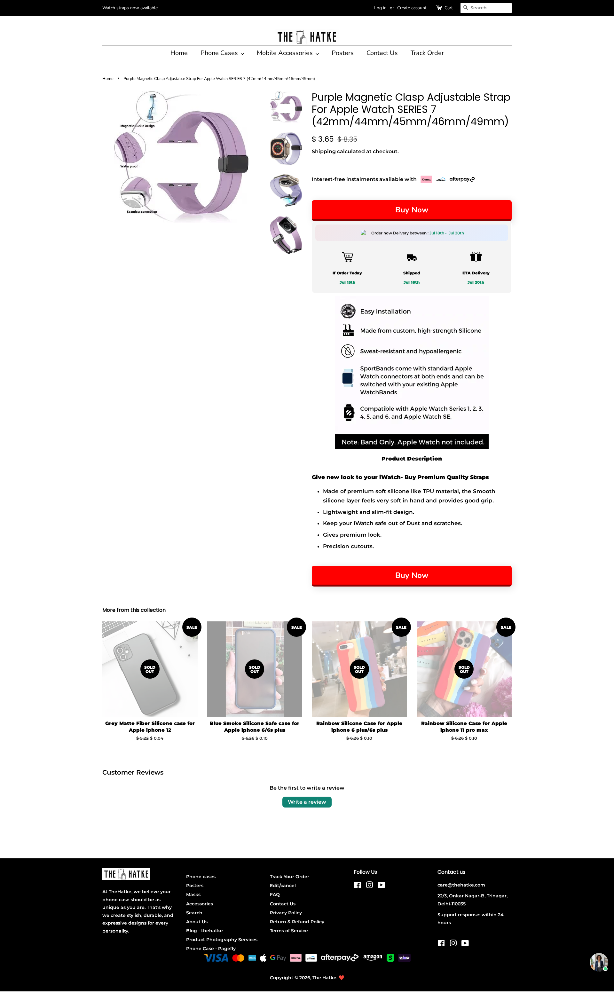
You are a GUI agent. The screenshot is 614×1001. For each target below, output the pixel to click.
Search (194, 913)
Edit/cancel (283, 885)
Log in (380, 8)
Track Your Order (289, 876)
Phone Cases (220, 53)
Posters (343, 53)
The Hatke (324, 978)
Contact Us (382, 53)
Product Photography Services (221, 939)
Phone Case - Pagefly (211, 948)
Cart (449, 8)
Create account (412, 8)
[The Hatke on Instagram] (369, 886)
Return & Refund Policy (297, 922)
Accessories (199, 904)
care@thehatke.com (461, 885)
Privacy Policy (286, 913)
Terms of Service (289, 931)
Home (179, 53)
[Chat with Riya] (599, 962)
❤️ (341, 978)
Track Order (427, 53)
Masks (193, 894)
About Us (197, 922)
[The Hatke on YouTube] (381, 886)
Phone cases (201, 876)
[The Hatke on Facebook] (357, 886)
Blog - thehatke (204, 931)
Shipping (324, 151)
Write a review (307, 802)
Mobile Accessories (285, 53)
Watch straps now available (130, 8)
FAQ (275, 894)
